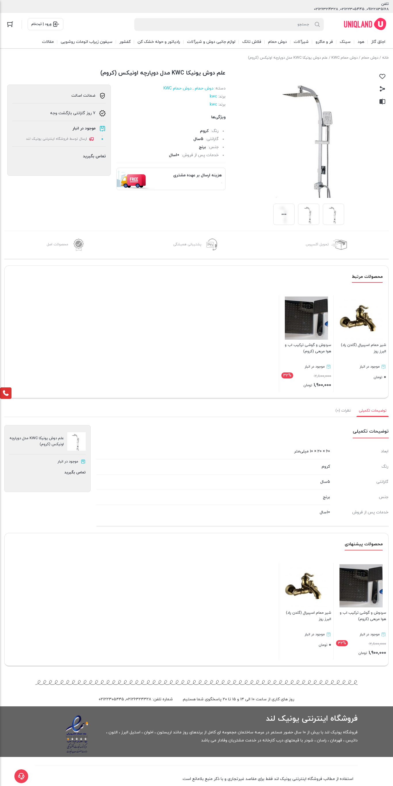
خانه (385, 57)
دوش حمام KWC (344, 57)
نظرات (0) (343, 410)
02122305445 (352, 9)
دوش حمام (369, 57)
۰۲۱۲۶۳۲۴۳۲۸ (138, 699)
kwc (213, 96)
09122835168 (378, 9)
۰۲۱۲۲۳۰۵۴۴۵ (111, 699)
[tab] (372, 411)
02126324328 (326, 9)
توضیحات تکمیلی (372, 410)
